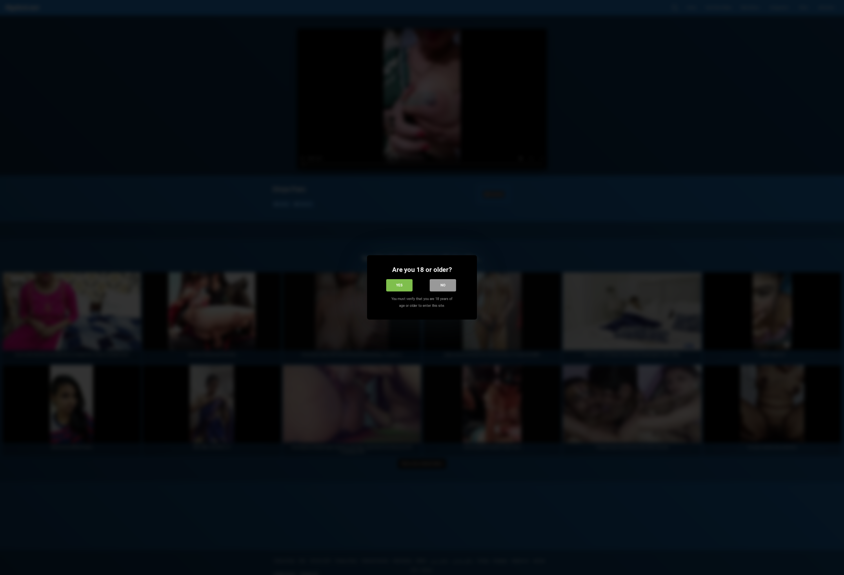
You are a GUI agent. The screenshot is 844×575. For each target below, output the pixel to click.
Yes (399, 285)
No (443, 285)
